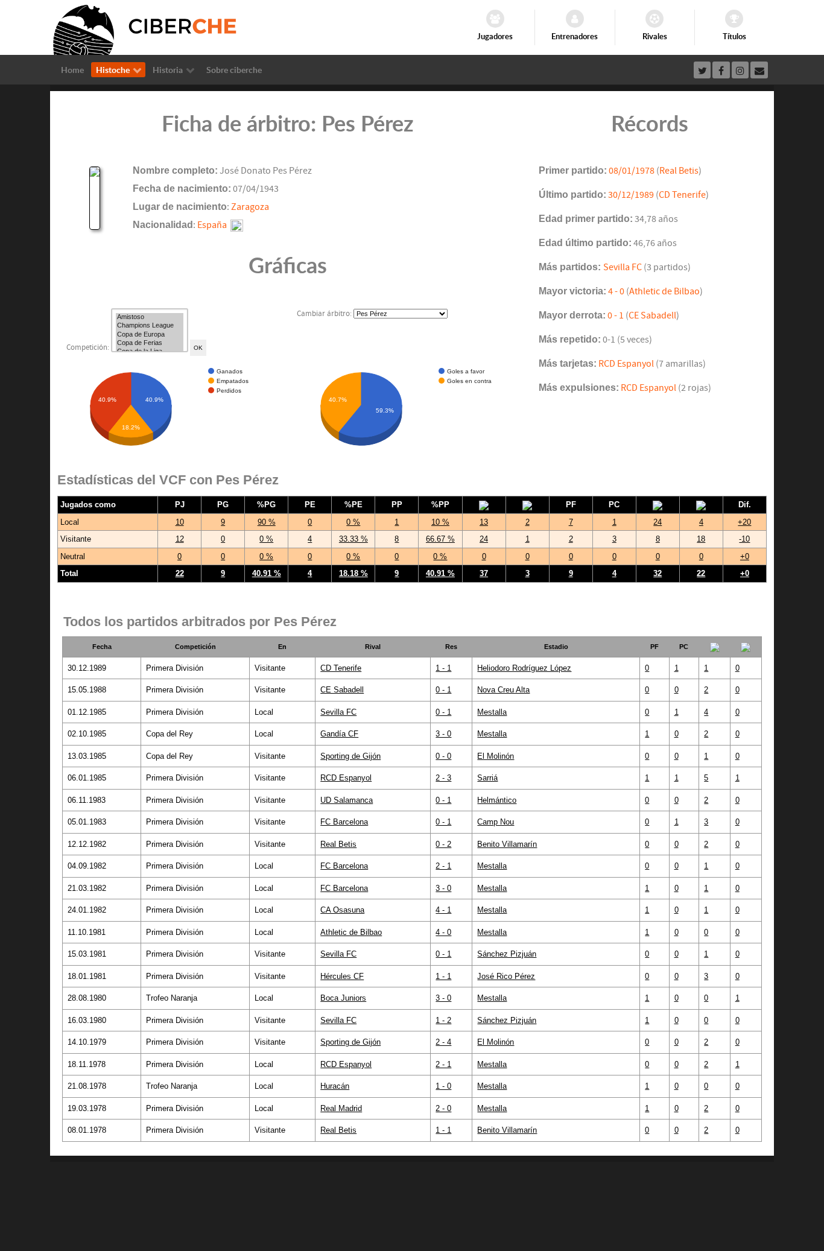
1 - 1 (443, 668)
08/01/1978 (631, 170)
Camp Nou (495, 821)
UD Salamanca (346, 800)
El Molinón (495, 756)
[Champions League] (149, 325)
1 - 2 (443, 1020)
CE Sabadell (652, 315)
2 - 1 (443, 865)
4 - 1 (443, 909)
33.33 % (353, 538)
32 (657, 573)
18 (701, 538)
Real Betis (679, 170)
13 (484, 522)
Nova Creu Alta (503, 689)
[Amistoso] (149, 317)
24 (657, 522)
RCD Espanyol (626, 363)
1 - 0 (443, 1086)
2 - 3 (443, 777)
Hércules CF (342, 976)
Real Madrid (341, 1108)
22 (180, 573)
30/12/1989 (631, 194)
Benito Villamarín (507, 844)
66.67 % (440, 538)
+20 (744, 522)
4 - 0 (616, 291)
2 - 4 (443, 1042)
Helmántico (496, 800)
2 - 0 (443, 1108)
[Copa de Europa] (149, 335)
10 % (440, 522)
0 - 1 (615, 315)
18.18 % (353, 573)
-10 (744, 538)
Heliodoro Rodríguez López (524, 668)
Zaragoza (250, 206)
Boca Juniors (343, 997)
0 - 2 (443, 844)
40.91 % (266, 573)
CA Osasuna (342, 909)
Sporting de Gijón (350, 756)
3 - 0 (443, 733)
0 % (353, 522)
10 (180, 522)
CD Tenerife (682, 194)
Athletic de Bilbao (664, 291)
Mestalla (492, 712)
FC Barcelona (344, 821)
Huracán (334, 1086)
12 (180, 538)
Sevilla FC (622, 267)
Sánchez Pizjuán (506, 953)
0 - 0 (443, 756)
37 (484, 573)
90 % (267, 522)
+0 (744, 556)
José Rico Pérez (506, 976)
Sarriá (487, 777)
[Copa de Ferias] (149, 343)
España (212, 225)
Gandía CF (339, 733)
